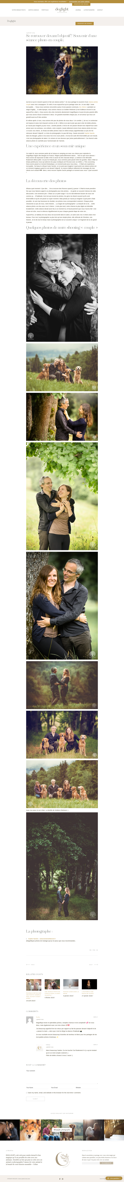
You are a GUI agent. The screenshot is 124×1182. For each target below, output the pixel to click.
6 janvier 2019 (68, 996)
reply (96, 1017)
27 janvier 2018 (87, 996)
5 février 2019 (49, 997)
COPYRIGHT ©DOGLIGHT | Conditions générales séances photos (18, 1178)
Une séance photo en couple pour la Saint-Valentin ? (53, 993)
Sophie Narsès (89, 133)
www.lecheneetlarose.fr (48, 939)
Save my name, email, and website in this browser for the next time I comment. (54, 1093)
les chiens (82, 107)
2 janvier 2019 (30, 33)
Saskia (38, 1017)
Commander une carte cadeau (79, 1)
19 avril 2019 (30, 1001)
